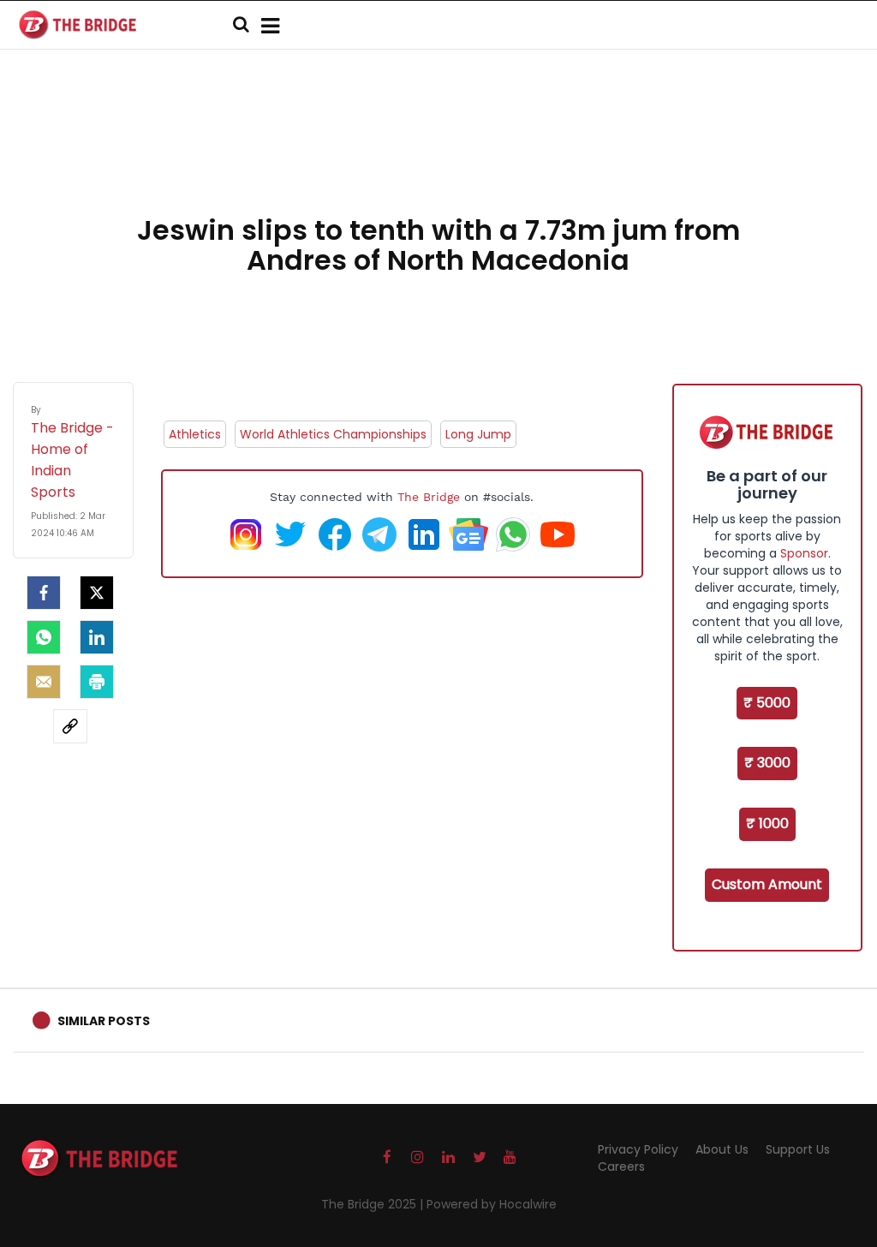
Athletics (195, 434)
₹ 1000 (767, 823)
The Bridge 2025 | (374, 1204)
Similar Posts (103, 1020)
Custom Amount (767, 884)
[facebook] (44, 593)
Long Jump (478, 434)
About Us (722, 1149)
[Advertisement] (438, 154)
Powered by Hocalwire (492, 1204)
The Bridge (428, 497)
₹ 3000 (767, 763)
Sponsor (804, 553)
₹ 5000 (766, 703)
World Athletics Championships (333, 434)
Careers (621, 1166)
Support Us (798, 1149)
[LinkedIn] (97, 637)
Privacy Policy (638, 1149)
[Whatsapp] (44, 637)
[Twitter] (97, 593)
